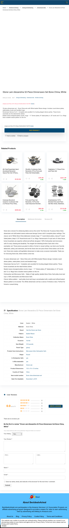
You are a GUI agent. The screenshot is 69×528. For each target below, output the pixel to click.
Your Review (8, 439)
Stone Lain (29, 365)
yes (27, 358)
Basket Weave (30, 333)
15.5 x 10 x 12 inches (32, 368)
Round (28, 354)
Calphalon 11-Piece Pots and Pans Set (56, 170)
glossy (28, 347)
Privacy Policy (27, 516)
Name (6, 467)
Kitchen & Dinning (13, 7)
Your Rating (7, 433)
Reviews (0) (48, 219)
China (27, 372)
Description (21, 219)
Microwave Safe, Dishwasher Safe (36, 351)
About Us (10, 516)
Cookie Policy (39, 516)
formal (28, 340)
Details (32, 103)
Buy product (34, 130)
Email (6, 474)
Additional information (35, 219)
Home (4, 7)
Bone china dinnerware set (34, 375)
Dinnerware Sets (41, 7)
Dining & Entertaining (27, 7)
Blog (17, 516)
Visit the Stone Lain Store (33, 330)
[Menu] (2, 2)
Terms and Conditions (54, 516)
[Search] (66, 2)
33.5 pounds (29, 344)
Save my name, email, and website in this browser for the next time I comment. (30, 482)
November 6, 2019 (31, 379)
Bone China (29, 337)
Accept (4, 525)
